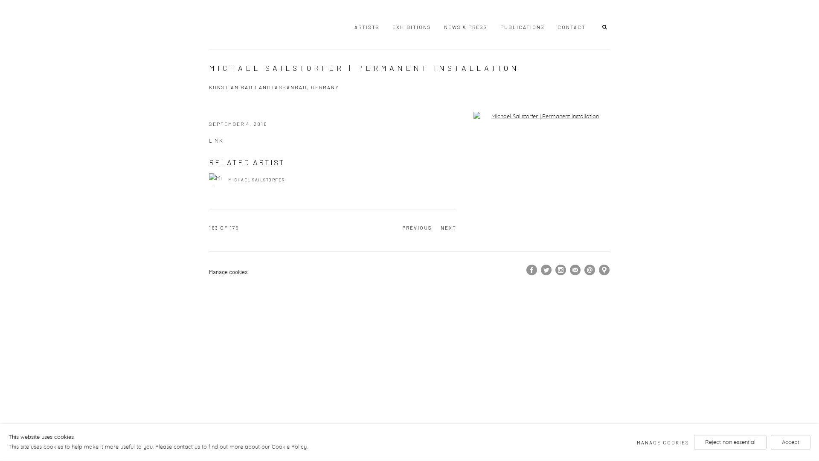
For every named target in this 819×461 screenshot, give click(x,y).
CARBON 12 (247, 25)
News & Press (466, 27)
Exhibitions (411, 27)
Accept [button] (790, 442)
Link (216, 141)
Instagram (560, 270)
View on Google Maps (604, 270)
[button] (606, 26)
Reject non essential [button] (730, 442)
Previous (417, 227)
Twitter (546, 270)
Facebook (531, 270)
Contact (572, 27)
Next (448, 227)
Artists (367, 27)
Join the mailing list (575, 270)
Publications (522, 27)
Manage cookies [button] (228, 271)
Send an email (589, 270)
